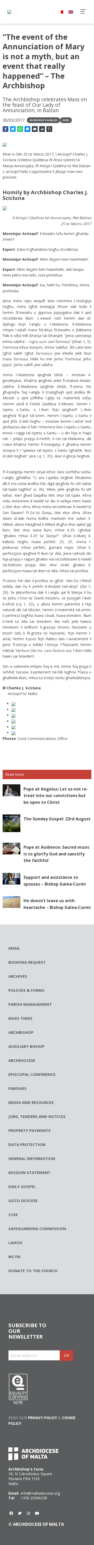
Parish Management (30, 1004)
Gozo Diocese (23, 1200)
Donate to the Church (32, 1270)
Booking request (27, 962)
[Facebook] (11, 1513)
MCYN (14, 1256)
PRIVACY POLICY (42, 1417)
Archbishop (20, 1032)
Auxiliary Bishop (26, 1046)
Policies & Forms (26, 990)
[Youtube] (37, 1513)
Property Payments (29, 1130)
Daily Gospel (22, 1186)
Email (14, 948)
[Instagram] (28, 1513)
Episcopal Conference (32, 1074)
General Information (31, 1158)
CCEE (13, 1214)
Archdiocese (21, 1060)
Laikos (15, 1242)
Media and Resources (31, 1102)
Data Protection (26, 1144)
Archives (17, 976)
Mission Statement (29, 1172)
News (66, 120)
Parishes (17, 1088)
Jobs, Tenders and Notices (37, 1116)
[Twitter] (20, 1513)
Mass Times (20, 1018)
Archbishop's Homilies (43, 120)
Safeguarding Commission (37, 1228)
